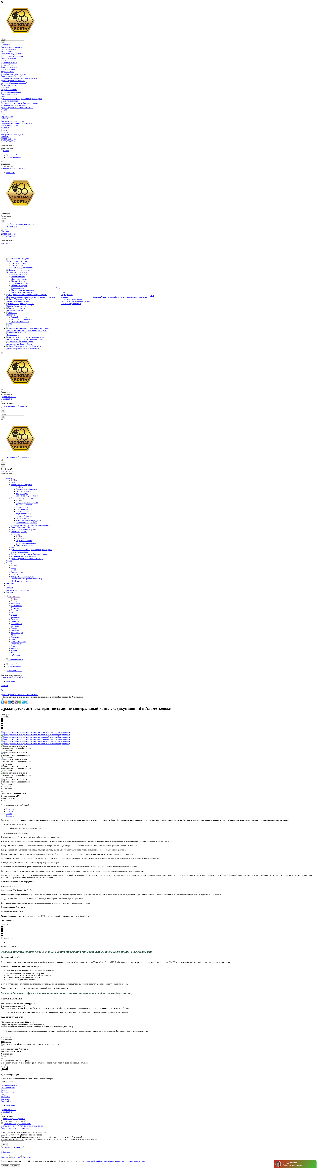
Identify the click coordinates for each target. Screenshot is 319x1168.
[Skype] (23, 702)
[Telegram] (26, 702)
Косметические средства (26, 489)
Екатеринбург (17, 621)
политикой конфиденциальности (100, 1161)
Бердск (14, 612)
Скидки (4, 1094)
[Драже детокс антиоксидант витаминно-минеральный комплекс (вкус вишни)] (35, 732)
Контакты (5, 1099)
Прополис (20, 538)
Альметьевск (16, 606)
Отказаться (15, 1166)
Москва (14, 635)
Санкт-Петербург (18, 641)
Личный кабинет (8, 1092)
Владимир (15, 617)
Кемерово (15, 626)
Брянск (14, 615)
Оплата (9, 814)
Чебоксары (15, 655)
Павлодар (15, 637)
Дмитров (15, 619)
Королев (14, 628)
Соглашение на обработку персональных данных (22, 1126)
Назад (15, 480)
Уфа (12, 653)
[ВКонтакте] (2, 702)
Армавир (15, 608)
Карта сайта (6, 1101)
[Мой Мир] (9, 702)
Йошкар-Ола (16, 624)
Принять (5, 1166)
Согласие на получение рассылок (15, 1128)
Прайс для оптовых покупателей (21, 224)
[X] (12, 702)
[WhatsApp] (19, 702)
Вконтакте (10, 173)
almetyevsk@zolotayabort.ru (14, 168)
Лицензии (5, 1097)
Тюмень (14, 650)
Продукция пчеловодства (27, 502)
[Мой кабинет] (2, 409)
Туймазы (14, 648)
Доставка (10, 816)
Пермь (13, 639)
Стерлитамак (16, 644)
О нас (13, 567)
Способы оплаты (8, 1088)
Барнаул (14, 610)
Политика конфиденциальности (17, 1124)
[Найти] (3, 42)
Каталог (14, 482)
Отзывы (9, 811)
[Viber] (16, 702)
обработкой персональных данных (131, 1161)
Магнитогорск (17, 633)
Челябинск (15, 603)
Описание (10, 809)
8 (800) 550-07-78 (9, 139)
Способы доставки (9, 1085)
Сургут (14, 646)
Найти (4, 1144)
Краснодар (15, 630)
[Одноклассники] (5, 702)
